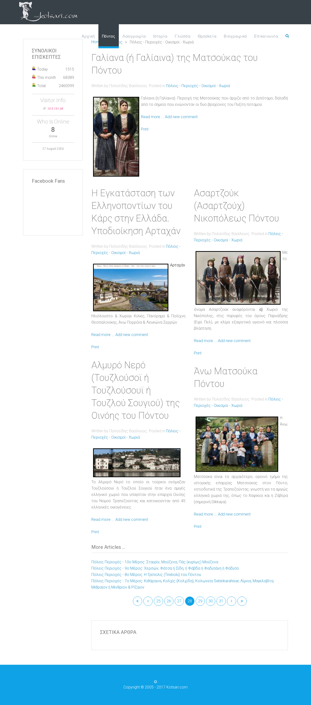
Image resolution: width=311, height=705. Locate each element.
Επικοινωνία (266, 36)
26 (169, 601)
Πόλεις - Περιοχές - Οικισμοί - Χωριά (198, 85)
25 (158, 601)
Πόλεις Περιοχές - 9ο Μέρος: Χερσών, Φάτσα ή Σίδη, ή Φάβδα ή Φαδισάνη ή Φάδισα (165, 568)
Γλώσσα (182, 36)
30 (210, 601)
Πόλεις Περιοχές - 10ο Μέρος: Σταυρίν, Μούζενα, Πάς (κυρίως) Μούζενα (154, 562)
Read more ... (152, 117)
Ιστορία (160, 36)
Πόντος (108, 36)
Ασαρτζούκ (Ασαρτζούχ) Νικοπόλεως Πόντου (236, 206)
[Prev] (148, 601)
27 (179, 601)
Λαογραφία (134, 36)
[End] (242, 601)
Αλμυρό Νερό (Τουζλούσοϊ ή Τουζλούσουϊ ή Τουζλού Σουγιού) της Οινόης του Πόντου (135, 390)
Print (144, 129)
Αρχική (88, 36)
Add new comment (181, 117)
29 (200, 601)
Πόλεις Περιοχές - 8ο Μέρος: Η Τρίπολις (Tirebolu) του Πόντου (146, 574)
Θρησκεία (207, 36)
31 (221, 601)
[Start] (137, 601)
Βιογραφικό (235, 36)
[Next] (231, 601)
